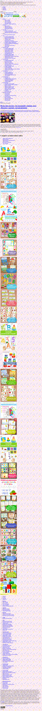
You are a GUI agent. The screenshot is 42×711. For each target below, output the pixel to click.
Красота (4, 18)
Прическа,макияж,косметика (8, 605)
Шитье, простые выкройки (10, 88)
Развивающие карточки (9, 55)
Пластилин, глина (8, 62)
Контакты (4, 9)
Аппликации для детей (9, 60)
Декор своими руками (9, 72)
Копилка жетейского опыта (10, 34)
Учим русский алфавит (9, 49)
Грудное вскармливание (9, 36)
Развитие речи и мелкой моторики (11, 41)
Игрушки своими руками (9, 83)
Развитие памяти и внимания (10, 42)
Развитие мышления (6, 627)
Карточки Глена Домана (9, 54)
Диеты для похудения (9, 30)
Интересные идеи (8, 91)
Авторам (4, 8)
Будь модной (7, 93)
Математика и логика (9, 51)
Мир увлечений (8, 97)
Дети (3, 35)
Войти (3, 12)
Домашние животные (9, 73)
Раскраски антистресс (9, 98)
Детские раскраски (8, 67)
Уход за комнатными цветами (10, 74)
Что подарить (7, 96)
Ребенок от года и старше (9, 38)
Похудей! (4, 29)
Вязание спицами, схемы (9, 86)
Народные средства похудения (8, 615)
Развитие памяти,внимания (8, 626)
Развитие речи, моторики (7, 625)
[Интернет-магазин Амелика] (13, 17)
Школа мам (7, 46)
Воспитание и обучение (9, 40)
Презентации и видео (9, 57)
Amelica (2, 701)
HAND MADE (5, 82)
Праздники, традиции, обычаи (10, 95)
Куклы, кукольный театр (7, 651)
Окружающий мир (8, 53)
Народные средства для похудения (11, 32)
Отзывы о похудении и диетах (10, 31)
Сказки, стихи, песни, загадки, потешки (12, 68)
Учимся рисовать (8, 66)
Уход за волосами (8, 21)
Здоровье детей (7, 39)
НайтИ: (1, 11)
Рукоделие (7, 90)
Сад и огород (7, 75)
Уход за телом (7, 20)
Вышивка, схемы (8, 89)
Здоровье (4, 24)
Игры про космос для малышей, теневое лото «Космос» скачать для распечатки (18, 107)
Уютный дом (5, 70)
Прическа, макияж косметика (10, 23)
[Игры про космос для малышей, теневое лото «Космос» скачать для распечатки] (7, 122)
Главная (4, 6)
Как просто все (7, 99)
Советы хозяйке (8, 81)
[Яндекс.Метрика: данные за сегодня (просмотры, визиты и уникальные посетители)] (9, 705)
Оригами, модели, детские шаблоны (9, 649)
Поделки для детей (8, 61)
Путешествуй (7, 94)
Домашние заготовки (9, 80)
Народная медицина (8, 27)
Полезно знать (7, 100)
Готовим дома (5, 76)
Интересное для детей (9, 69)
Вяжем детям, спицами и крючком (11, 84)
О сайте (4, 7)
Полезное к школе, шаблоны (10, 58)
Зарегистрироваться (9, 12)
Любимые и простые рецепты (10, 78)
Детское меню (7, 77)
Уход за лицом (7, 19)
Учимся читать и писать (9, 52)
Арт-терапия (7, 25)
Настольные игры (27, 110)
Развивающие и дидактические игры (12, 56)
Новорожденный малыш (9, 37)
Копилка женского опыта (7, 618)
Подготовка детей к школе (10, 45)
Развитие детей (5, 47)
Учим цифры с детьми (9, 50)
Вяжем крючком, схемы (9, 87)
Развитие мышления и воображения (11, 43)
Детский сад (7, 44)
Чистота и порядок (8, 71)
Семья (4, 33)
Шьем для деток (8, 85)
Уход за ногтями (8, 22)
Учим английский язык (9, 48)
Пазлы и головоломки (7, 648)
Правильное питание (9, 28)
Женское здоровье (8, 26)
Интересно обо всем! (6, 92)
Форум (1, 102)
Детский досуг (5, 59)
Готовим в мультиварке (9, 79)
